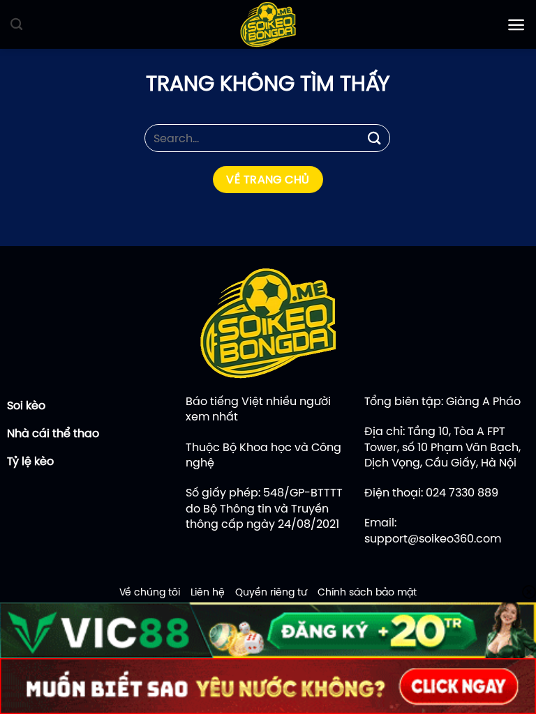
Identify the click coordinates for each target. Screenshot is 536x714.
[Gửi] (375, 137)
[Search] (16, 24)
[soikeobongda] (268, 24)
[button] (516, 24)
